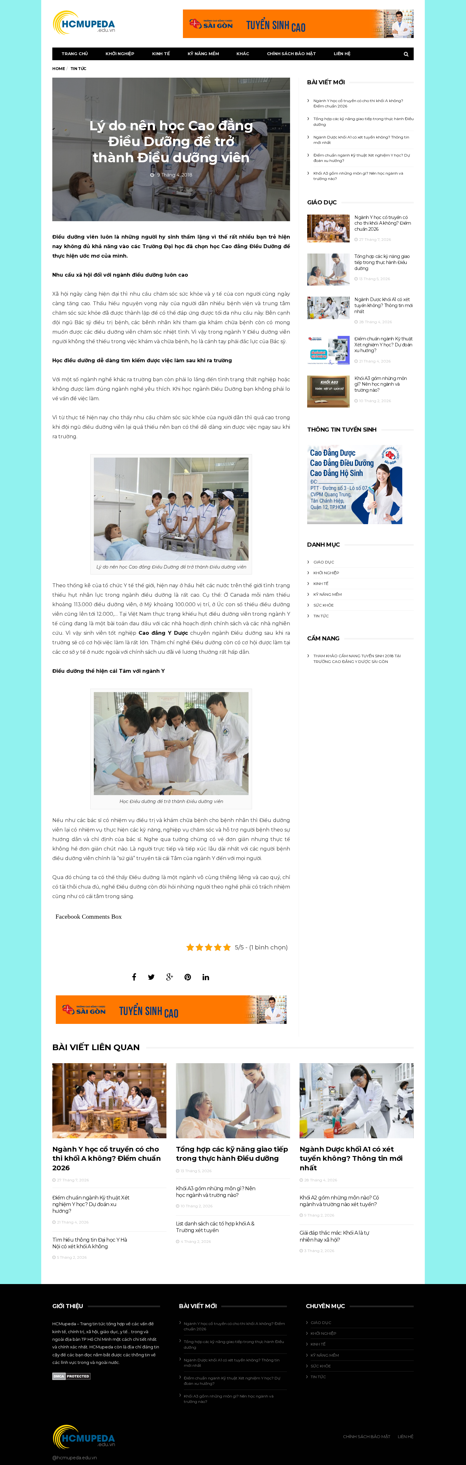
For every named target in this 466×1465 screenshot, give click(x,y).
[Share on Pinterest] (187, 977)
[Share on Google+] (169, 977)
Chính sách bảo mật (291, 53)
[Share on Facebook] (134, 977)
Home (58, 68)
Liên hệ (342, 53)
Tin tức (321, 616)
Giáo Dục (324, 562)
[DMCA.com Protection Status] (71, 1375)
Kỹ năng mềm (203, 53)
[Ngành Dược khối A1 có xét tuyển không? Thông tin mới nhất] (328, 308)
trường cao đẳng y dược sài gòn (351, 661)
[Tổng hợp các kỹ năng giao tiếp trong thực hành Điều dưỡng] (328, 270)
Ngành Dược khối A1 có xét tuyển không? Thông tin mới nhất (383, 305)
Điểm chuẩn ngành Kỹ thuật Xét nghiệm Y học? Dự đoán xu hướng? (383, 344)
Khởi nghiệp (120, 53)
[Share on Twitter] (151, 977)
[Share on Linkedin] (205, 977)
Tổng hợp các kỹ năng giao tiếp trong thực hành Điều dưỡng (382, 262)
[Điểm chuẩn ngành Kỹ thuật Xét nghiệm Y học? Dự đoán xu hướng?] (328, 350)
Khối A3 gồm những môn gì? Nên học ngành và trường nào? (380, 384)
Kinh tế (161, 53)
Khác (242, 53)
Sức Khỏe (324, 605)
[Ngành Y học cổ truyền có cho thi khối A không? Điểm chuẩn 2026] (328, 229)
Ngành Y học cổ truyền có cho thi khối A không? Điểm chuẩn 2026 (382, 223)
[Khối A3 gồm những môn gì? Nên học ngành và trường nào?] (328, 392)
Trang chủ (74, 53)
